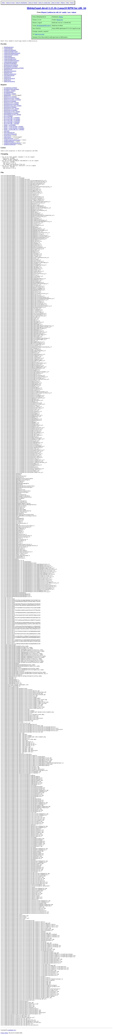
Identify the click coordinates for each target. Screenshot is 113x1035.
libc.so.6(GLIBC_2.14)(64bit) (12, 117)
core (69, 12)
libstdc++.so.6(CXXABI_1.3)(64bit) (13, 126)
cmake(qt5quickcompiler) (10, 62)
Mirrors (63, 2)
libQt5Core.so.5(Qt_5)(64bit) (11, 98)
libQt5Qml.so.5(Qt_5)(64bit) (11, 108)
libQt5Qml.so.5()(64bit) (10, 107)
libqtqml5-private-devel (10, 74)
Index (3, 2)
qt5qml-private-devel (9, 78)
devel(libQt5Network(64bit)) (11, 89)
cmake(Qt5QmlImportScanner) (12, 53)
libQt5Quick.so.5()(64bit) (10, 110)
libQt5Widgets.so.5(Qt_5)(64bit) (12, 114)
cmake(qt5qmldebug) (9, 57)
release (74, 12)
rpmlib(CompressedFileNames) (12, 140)
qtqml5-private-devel (9, 81)
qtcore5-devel (7, 135)
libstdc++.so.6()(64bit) (10, 125)
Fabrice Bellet (4, 1033)
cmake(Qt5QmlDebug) (10, 50)
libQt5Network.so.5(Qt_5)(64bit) (12, 105)
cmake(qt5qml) (8, 56)
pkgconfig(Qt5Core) (9, 132)
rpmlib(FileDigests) (9, 141)
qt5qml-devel (7, 77)
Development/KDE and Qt (44, 25)
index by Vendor (33, 2)
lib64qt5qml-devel (8, 47)
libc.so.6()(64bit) (8, 116)
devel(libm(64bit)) (8, 92)
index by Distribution (21, 2)
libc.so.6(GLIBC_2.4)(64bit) (11, 123)
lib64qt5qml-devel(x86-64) (11, 65)
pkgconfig (6, 131)
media (64, 12)
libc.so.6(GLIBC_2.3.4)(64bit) (12, 120)
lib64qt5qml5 (7, 95)
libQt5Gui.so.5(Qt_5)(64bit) (11, 102)
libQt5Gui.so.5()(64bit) (10, 101)
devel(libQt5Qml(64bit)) (10, 63)
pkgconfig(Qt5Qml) (9, 75)
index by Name (56, 2)
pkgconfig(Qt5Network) (10, 134)
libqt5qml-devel (8, 69)
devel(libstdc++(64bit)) (10, 93)
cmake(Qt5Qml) (8, 48)
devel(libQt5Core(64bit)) (10, 87)
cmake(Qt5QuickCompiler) (11, 54)
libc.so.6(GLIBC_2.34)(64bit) (12, 122)
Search (72, 2)
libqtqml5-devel (8, 72)
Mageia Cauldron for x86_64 (51, 12)
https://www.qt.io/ (39, 34)
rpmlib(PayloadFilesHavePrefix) (12, 143)
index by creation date (44, 2)
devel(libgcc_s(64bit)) (9, 90)
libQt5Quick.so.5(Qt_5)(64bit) (12, 111)
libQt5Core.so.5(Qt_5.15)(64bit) (12, 99)
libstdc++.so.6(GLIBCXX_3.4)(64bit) (14, 129)
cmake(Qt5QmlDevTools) (11, 51)
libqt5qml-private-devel (10, 71)
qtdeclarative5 (7, 137)
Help (67, 2)
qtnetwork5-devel (8, 138)
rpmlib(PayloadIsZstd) (10, 144)
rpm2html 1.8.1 (12, 1030)
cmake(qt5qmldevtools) (10, 59)
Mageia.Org (60, 19)
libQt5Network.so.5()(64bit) (11, 104)
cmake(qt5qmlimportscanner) (11, 60)
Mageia (61, 17)
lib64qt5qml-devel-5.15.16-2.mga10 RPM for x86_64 (56, 8)
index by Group (10, 2)
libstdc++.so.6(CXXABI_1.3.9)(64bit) (14, 128)
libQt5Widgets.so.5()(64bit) (11, 113)
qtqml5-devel (7, 80)
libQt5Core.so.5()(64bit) (10, 96)
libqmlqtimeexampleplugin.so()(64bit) (14, 68)
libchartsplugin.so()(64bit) (10, 66)
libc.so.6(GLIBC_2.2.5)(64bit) (12, 119)
